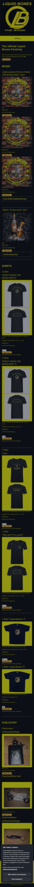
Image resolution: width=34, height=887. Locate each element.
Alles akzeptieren (17, 879)
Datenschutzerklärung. (10, 869)
